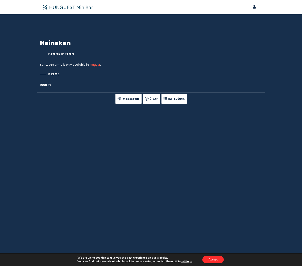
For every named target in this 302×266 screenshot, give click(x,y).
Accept (213, 259)
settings (186, 261)
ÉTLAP (154, 99)
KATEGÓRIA (176, 99)
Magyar (95, 65)
